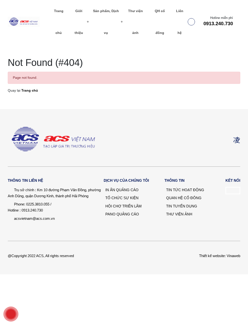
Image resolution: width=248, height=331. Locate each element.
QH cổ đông (160, 22)
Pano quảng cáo (121, 214)
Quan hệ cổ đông (183, 198)
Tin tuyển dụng (181, 206)
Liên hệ (179, 22)
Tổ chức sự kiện (121, 198)
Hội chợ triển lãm (123, 206)
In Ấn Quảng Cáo (121, 190)
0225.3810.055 (37, 204)
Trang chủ (58, 22)
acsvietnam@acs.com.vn (34, 218)
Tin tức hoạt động (184, 190)
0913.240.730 (218, 23)
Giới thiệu (79, 22)
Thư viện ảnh (135, 22)
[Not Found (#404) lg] (28, 22)
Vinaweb (233, 256)
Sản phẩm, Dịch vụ (106, 22)
